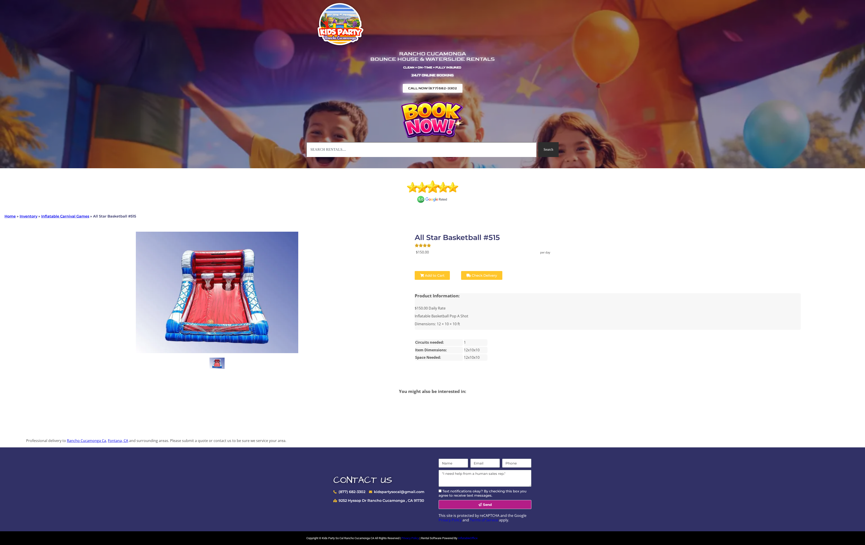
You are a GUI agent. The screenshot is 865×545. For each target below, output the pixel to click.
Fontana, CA (118, 440)
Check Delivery (484, 275)
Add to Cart (434, 275)
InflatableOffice (468, 538)
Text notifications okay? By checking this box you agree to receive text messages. (482, 493)
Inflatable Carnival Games (65, 216)
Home (10, 216)
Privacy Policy (450, 520)
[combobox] (421, 149)
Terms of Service (484, 520)
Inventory (28, 216)
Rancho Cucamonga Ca (86, 440)
